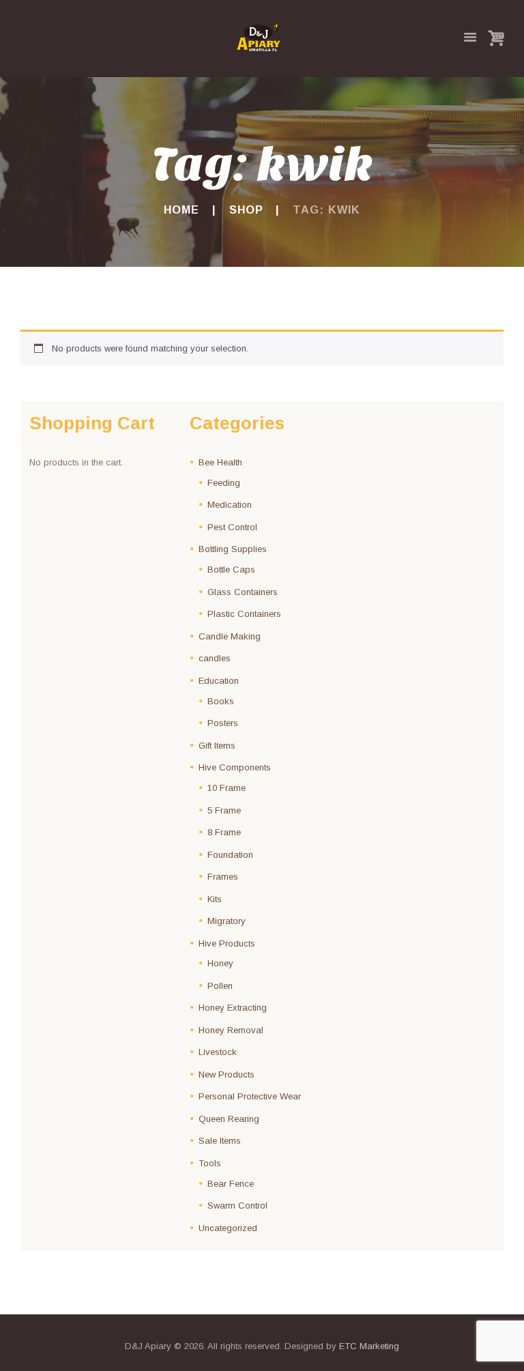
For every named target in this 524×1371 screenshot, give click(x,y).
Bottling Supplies (233, 549)
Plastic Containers (244, 614)
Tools (210, 1163)
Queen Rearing (229, 1119)
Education (219, 681)
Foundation (230, 855)
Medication (229, 505)
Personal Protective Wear (250, 1096)
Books (220, 701)
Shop (246, 209)
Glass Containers (242, 592)
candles (215, 658)
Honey (220, 963)
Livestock (218, 1052)
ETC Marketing (369, 1346)
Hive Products (227, 943)
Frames (222, 876)
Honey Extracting (233, 1007)
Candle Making (230, 636)
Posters (222, 723)
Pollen (220, 986)
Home (181, 209)
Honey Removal (231, 1030)
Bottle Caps (231, 569)
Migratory (226, 921)
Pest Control (232, 527)
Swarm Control (237, 1205)
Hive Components (235, 767)
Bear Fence (230, 1184)
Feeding (223, 483)
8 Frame (224, 832)
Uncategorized (228, 1228)
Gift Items (217, 745)
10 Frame (226, 788)
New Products (226, 1074)
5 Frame (224, 810)
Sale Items (220, 1141)
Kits (214, 899)
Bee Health (220, 462)
